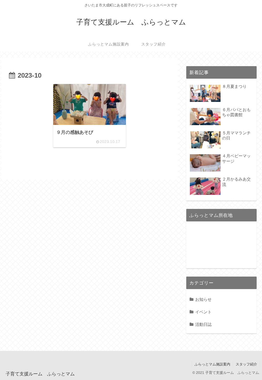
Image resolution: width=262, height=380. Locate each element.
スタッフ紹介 (246, 364)
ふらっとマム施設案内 (212, 364)
